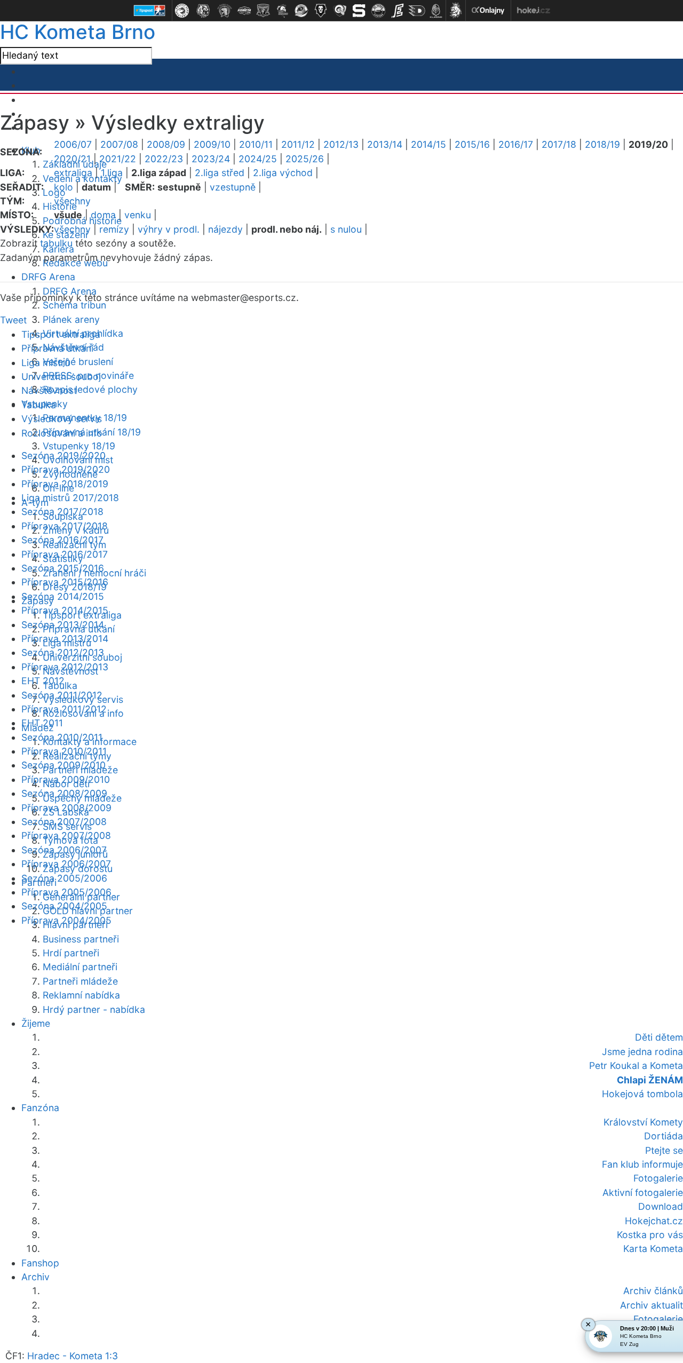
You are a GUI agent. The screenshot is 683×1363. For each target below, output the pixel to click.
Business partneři (81, 939)
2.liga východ (283, 172)
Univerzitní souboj (61, 376)
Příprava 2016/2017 (64, 554)
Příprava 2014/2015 (64, 610)
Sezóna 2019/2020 (63, 455)
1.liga (112, 172)
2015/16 (472, 144)
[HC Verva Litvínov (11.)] (378, 10)
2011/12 (298, 144)
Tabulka (38, 404)
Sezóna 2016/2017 (62, 539)
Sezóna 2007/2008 (64, 821)
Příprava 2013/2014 (64, 638)
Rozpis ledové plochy (90, 389)
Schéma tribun (74, 305)
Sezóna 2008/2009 (64, 793)
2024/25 (258, 158)
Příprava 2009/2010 (65, 779)
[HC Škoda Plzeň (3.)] (224, 10)
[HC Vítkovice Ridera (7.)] (301, 10)
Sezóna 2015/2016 (62, 568)
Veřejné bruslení (78, 361)
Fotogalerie (658, 1319)
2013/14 (384, 144)
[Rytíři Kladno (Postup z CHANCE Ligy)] (436, 10)
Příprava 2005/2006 (66, 892)
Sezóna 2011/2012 (61, 695)
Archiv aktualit (651, 1305)
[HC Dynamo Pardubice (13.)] (416, 10)
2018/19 (602, 144)
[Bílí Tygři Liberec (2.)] (203, 10)
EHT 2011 (42, 722)
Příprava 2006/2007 (66, 863)
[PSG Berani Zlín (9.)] (340, 10)
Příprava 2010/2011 (64, 751)
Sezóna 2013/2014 (62, 624)
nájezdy (225, 229)
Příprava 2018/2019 (64, 483)
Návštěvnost (49, 390)
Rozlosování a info (61, 433)
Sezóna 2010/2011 (61, 737)
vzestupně (233, 187)
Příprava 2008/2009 (66, 807)
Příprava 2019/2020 (65, 469)
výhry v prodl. (169, 229)
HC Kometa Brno (77, 32)
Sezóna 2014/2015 (62, 596)
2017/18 (559, 144)
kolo (63, 187)
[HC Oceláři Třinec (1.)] (182, 10)
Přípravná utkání (57, 348)
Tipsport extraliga (60, 334)
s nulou (346, 229)
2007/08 (119, 144)
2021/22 (117, 158)
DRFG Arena (48, 276)
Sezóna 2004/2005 (64, 906)
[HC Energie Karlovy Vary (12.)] (397, 10)
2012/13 (341, 144)
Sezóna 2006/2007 (64, 849)
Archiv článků (653, 1290)
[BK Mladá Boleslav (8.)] (320, 10)
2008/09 (166, 144)
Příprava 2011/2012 (64, 709)
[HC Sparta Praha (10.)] (359, 10)
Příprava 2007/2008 (66, 835)
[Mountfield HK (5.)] (263, 10)
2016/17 (515, 144)
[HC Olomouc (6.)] (282, 10)
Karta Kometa (653, 1248)
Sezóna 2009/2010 (63, 765)
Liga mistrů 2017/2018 (70, 497)
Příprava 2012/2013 (64, 666)
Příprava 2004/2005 (66, 920)
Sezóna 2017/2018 (62, 511)
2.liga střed (219, 172)
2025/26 (304, 158)
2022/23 (164, 158)
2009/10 (212, 144)
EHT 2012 (43, 680)
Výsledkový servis (61, 418)
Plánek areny (71, 319)
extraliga (73, 172)
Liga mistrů (45, 362)
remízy (114, 229)
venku (137, 214)
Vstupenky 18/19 (79, 445)
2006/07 (73, 144)
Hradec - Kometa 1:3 (72, 1355)
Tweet (13, 320)
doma (103, 214)
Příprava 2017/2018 (64, 526)
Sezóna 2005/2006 (64, 878)
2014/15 (428, 144)
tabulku (56, 243)
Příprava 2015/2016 (64, 582)
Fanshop (40, 1263)
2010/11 (256, 144)
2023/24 (211, 158)
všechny (72, 201)
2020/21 (72, 158)
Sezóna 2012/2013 (62, 652)
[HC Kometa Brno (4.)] (243, 10)
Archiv (35, 1276)
